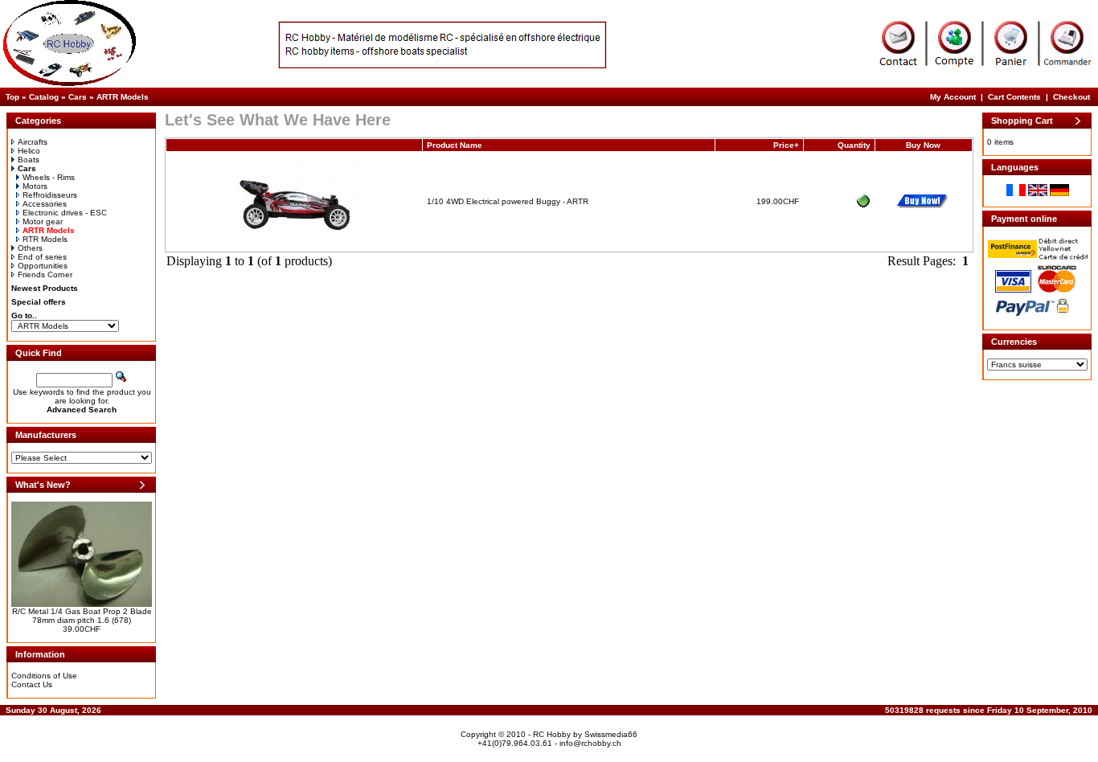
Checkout (1071, 96)
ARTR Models (122, 96)
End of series (42, 256)
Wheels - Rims (49, 177)
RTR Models (45, 239)
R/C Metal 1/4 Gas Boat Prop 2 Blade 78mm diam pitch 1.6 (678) (82, 616)
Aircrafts (32, 141)
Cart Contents (1014, 96)
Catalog (44, 96)
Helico (29, 150)
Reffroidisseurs (50, 194)
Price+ (786, 145)
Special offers (38, 301)
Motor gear (43, 221)
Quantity (854, 145)
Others (30, 248)
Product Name (454, 145)
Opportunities (43, 265)
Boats (28, 159)
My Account (953, 96)
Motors (35, 186)
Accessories (45, 203)
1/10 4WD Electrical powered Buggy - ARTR (507, 201)
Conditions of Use (44, 675)
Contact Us (31, 684)
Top (12, 96)
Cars (77, 96)
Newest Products (44, 288)
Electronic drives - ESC (65, 212)
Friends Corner (45, 274)
